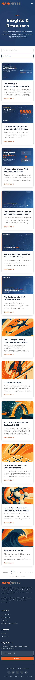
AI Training (4, 620)
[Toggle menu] (32, 3)
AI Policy (29, 676)
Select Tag (6, 56)
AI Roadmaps (5, 617)
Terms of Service (19, 676)
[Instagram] (17, 672)
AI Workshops (5, 614)
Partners (4, 633)
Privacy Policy (7, 676)
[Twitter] (21, 672)
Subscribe (17, 658)
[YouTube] (26, 672)
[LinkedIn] (13, 672)
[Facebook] (8, 672)
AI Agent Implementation (9, 623)
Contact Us (4, 636)
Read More (8, 99)
